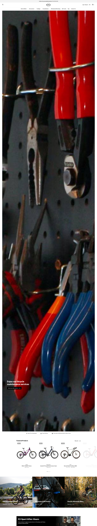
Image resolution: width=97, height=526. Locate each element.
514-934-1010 (55, 1)
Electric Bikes (23, 8)
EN (89, 4)
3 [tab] (52, 428)
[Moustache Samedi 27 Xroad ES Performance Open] (48, 453)
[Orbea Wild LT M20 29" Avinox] (27, 453)
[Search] (3, 4)
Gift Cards (64, 8)
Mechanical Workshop (55, 8)
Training (38, 8)
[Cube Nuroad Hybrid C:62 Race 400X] (70, 453)
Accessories (31, 8)
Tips (68, 8)
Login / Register (85, 4)
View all (76, 440)
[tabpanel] (48, 221)
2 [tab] (49, 428)
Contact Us (73, 8)
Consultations (45, 8)
